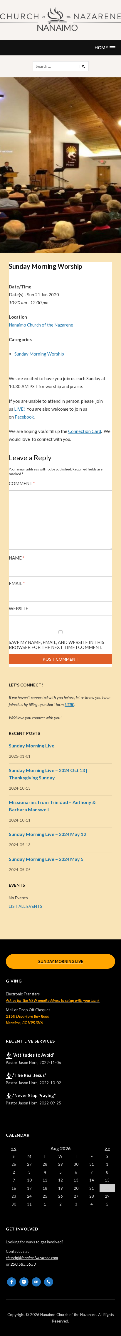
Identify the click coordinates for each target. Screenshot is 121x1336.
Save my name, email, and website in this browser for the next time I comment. (56, 645)
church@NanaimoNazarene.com (32, 1257)
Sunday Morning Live (31, 745)
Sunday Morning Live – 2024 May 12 (47, 834)
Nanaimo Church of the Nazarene (41, 324)
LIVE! (19, 409)
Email (17, 583)
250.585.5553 (23, 1264)
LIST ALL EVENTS (25, 906)
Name (16, 557)
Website (18, 608)
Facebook (24, 416)
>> (107, 1148)
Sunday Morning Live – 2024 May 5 (46, 859)
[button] (105, 47)
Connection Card (84, 431)
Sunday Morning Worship (39, 353)
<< (13, 1148)
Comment (22, 483)
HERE (69, 704)
